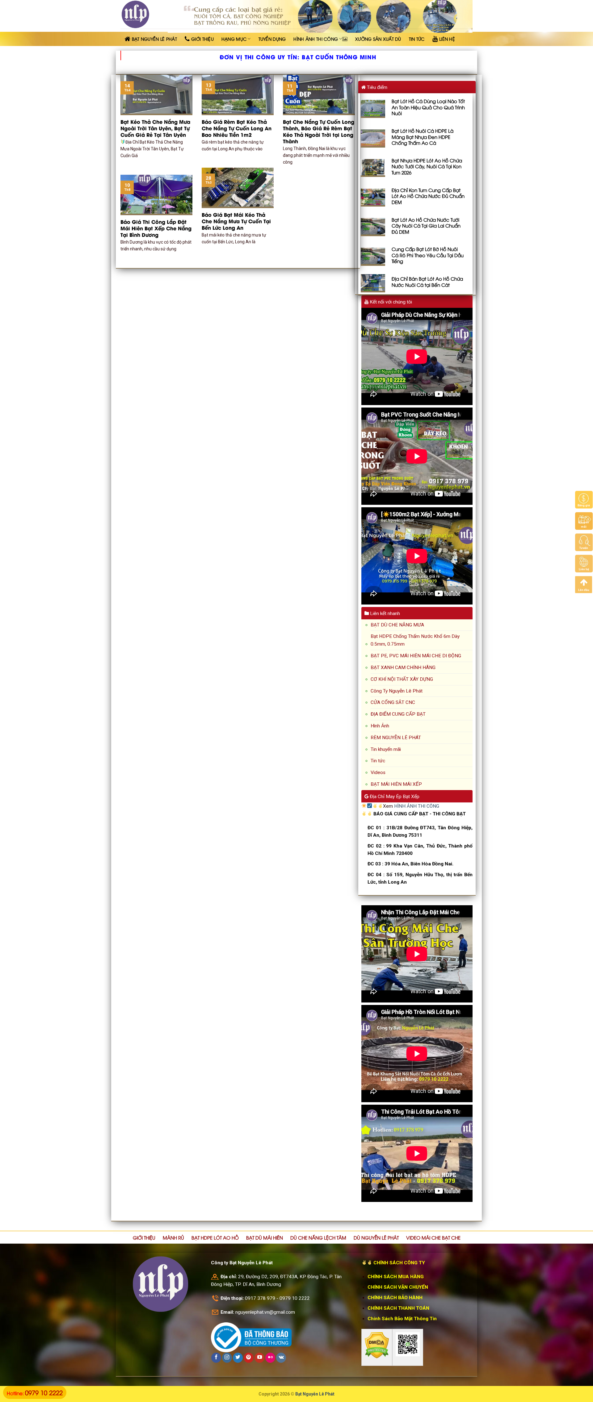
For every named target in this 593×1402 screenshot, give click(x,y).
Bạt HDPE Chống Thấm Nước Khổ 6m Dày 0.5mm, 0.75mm (415, 640)
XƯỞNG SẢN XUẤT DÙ (378, 39)
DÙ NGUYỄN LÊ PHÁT (376, 1237)
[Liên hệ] (584, 563)
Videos (378, 772)
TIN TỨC (417, 39)
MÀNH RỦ (173, 1237)
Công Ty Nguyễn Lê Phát (397, 691)
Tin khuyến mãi (386, 749)
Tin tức (378, 761)
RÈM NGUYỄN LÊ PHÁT (396, 737)
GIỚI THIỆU (144, 1237)
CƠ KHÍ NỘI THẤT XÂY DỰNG (402, 679)
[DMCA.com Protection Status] (377, 1345)
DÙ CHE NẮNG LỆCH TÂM (318, 1237)
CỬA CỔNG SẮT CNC (393, 702)
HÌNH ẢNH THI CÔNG (315, 39)
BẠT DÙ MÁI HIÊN (264, 1237)
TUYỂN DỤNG (272, 39)
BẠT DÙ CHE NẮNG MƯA (397, 625)
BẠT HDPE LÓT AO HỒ (215, 1237)
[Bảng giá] (584, 499)
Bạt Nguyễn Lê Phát (314, 1394)
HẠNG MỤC (233, 39)
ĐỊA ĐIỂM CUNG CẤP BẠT (398, 714)
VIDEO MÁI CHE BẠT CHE (433, 1237)
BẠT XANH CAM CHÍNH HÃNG (403, 667)
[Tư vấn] (584, 542)
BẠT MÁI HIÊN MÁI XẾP (396, 784)
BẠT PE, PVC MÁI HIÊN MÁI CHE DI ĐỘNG (416, 656)
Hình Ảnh (380, 726)
